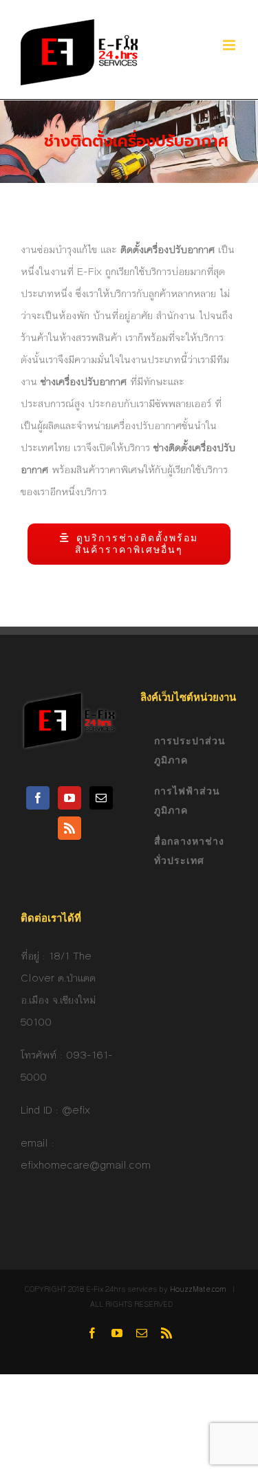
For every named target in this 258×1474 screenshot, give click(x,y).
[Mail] (101, 798)
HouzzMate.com (198, 1289)
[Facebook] (38, 798)
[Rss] (69, 828)
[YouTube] (69, 798)
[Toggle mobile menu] (230, 45)
